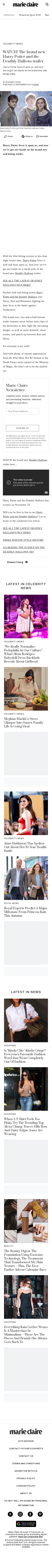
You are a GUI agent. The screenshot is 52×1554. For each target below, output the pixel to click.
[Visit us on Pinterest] (40, 1514)
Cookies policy (26, 1486)
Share (10, 136)
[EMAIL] (26, 562)
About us (26, 1493)
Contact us (26, 1456)
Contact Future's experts (26, 1449)
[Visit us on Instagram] (20, 1514)
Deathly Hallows (24, 273)
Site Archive (26, 1441)
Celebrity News (13, 44)
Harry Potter (29, 260)
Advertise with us (26, 1471)
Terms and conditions (26, 1463)
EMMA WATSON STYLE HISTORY (23, 540)
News (36, 85)
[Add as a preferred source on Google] (26, 1524)
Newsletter (44, 136)
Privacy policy (26, 1478)
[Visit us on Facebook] (30, 1514)
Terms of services (38, 436)
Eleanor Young (13, 82)
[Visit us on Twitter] (10, 1514)
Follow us (29, 136)
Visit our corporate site (30, 1537)
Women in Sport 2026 (30, 15)
